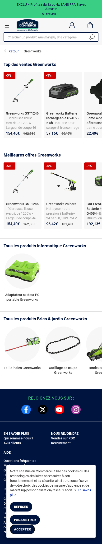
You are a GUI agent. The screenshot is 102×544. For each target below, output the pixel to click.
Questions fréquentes (20, 461)
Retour (14, 51)
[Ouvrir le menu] (7, 25)
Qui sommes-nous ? (18, 438)
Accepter (22, 529)
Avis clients (12, 443)
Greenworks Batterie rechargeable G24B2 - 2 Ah (62, 118)
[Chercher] (92, 36)
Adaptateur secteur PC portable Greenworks (22, 297)
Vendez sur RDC (63, 438)
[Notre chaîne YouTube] (59, 409)
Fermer (51, 14)
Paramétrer (25, 520)
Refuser (21, 507)
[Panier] (90, 25)
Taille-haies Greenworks (22, 368)
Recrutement (61, 443)
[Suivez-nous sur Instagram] (76, 409)
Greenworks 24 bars (61, 204)
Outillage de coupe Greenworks (63, 370)
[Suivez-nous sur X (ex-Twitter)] (42, 409)
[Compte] (72, 25)
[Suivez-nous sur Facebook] (26, 409)
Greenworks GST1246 (22, 113)
